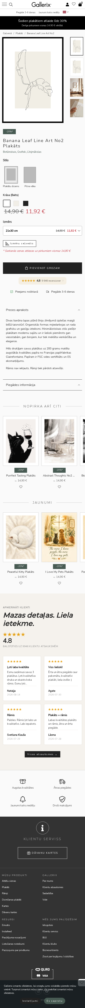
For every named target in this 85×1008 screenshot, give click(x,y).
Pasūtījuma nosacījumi (14, 937)
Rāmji (5, 893)
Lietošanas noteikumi (13, 943)
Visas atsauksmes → (42, 754)
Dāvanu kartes (45, 853)
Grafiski (21, 152)
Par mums (47, 881)
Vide (44, 899)
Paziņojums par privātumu (16, 950)
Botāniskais (9, 152)
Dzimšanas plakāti (11, 899)
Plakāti (5, 887)
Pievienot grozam (45, 268)
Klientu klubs (49, 943)
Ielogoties (47, 925)
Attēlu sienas (9, 881)
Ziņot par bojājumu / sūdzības (58, 956)
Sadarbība (47, 893)
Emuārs (6, 925)
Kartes (5, 906)
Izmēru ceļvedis (21, 243)
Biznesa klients (50, 950)
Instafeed (7, 931)
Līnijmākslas (34, 152)
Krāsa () (11, 195)
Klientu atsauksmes (52, 887)
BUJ (44, 937)
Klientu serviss (50, 931)
